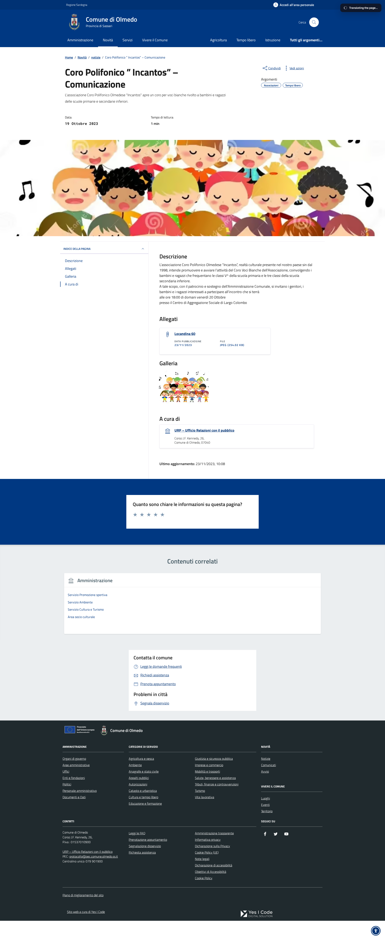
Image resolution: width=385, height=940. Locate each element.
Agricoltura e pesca (141, 758)
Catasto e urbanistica (143, 790)
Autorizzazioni (138, 784)
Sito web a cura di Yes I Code (86, 911)
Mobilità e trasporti (207, 771)
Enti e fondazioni (74, 777)
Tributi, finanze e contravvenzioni (216, 784)
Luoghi (265, 798)
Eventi (265, 804)
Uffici (66, 771)
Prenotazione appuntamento (148, 839)
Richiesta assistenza (142, 852)
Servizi (128, 40)
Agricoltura (218, 40)
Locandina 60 (184, 333)
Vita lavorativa (204, 797)
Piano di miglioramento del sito (83, 895)
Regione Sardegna (76, 5)
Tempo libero (246, 40)
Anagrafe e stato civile (144, 771)
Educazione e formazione (145, 803)
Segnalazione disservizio (145, 846)
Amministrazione (80, 40)
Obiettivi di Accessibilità (210, 871)
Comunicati (268, 765)
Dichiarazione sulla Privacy (212, 846)
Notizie (265, 758)
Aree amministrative (76, 765)
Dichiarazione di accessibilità (213, 865)
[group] (192, 606)
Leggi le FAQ (137, 833)
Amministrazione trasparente (214, 833)
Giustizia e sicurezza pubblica (214, 758)
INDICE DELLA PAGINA (76, 249)
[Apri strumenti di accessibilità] (376, 931)
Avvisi (265, 771)
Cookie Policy (203, 878)
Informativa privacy (208, 839)
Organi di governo (74, 758)
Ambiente (135, 765)
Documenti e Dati (74, 797)
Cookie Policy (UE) (207, 852)
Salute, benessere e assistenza (215, 777)
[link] (256, 914)
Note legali (202, 858)
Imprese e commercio (209, 765)
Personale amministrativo (80, 790)
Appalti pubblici (139, 777)
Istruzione (272, 40)
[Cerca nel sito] (314, 22)
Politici (67, 784)
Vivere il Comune (155, 40)
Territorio (267, 811)
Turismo (200, 790)
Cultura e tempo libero (143, 797)
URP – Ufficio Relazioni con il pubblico (204, 430)
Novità (108, 40)
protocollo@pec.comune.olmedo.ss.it (93, 856)
